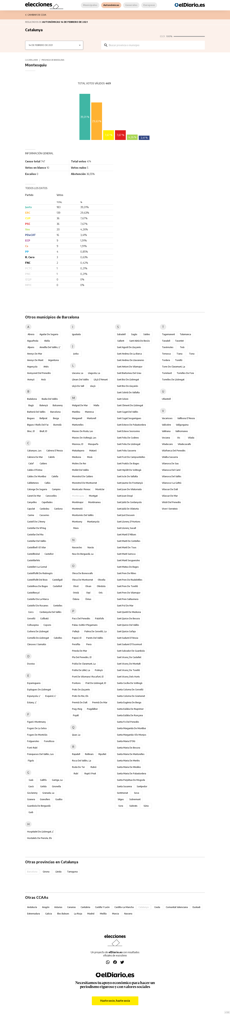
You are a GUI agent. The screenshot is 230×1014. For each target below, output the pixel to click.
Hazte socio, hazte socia (115, 1000)
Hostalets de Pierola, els (39, 838)
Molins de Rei (79, 463)
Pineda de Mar (79, 650)
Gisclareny (32, 793)
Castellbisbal (33, 554)
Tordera (166, 360)
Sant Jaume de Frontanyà (130, 483)
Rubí (76, 773)
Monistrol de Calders (82, 476)
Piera (88, 644)
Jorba (76, 353)
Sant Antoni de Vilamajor (129, 366)
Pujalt (76, 715)
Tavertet (179, 340)
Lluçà (92, 386)
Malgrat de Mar (80, 405)
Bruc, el (31, 431)
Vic (178, 437)
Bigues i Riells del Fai (38, 424)
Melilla (103, 913)
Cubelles (58, 638)
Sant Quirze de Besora (128, 618)
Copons (47, 625)
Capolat (31, 508)
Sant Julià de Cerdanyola (129, 502)
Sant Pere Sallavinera (127, 599)
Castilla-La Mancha (124, 907)
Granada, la (48, 793)
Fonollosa (49, 741)
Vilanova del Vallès (171, 476)
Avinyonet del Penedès (39, 373)
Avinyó (30, 379)
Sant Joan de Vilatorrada (129, 489)
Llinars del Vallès (80, 379)
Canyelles (32, 502)
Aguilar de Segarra (49, 334)
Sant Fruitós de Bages (128, 463)
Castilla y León (102, 907)
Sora (120, 805)
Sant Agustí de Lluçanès (129, 347)
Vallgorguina (182, 424)
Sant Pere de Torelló (127, 586)
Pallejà (75, 631)
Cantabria (85, 907)
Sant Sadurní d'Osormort (129, 644)
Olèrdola (101, 586)
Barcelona (55, 411)
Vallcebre (166, 424)
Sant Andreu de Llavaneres (130, 360)
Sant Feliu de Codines (128, 437)
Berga (56, 418)
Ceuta (157, 907)
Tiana (179, 353)
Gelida (43, 786)
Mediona (76, 457)
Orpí (88, 592)
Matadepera (78, 450)
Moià (89, 457)
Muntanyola (93, 521)
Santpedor (142, 786)
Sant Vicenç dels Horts (128, 676)
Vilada (191, 437)
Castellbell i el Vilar (36, 547)
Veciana (166, 437)
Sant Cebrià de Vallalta (128, 392)
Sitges (121, 799)
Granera (31, 799)
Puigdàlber (92, 709)
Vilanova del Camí (171, 470)
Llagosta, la (94, 373)
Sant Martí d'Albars (126, 534)
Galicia (48, 913)
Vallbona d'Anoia (186, 418)
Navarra (128, 913)
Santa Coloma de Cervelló (130, 689)
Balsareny (58, 405)
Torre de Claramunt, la (173, 366)
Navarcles (77, 547)
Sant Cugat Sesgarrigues (129, 418)
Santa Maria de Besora (128, 747)
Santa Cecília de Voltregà (129, 683)
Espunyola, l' (33, 696)
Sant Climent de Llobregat (130, 405)
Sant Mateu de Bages (128, 566)
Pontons (76, 683)
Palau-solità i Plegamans (85, 625)
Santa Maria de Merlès (128, 760)
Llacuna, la (77, 373)
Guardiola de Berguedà (38, 805)
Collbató (44, 618)
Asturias (58, 907)
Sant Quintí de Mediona (129, 612)
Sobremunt (135, 799)
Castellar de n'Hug (36, 528)
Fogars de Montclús (37, 734)
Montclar (99, 489)
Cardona (58, 508)
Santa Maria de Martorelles (130, 754)
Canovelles (51, 495)
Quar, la (76, 734)
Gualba (58, 799)
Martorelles (78, 424)
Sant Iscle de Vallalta (127, 476)
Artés (46, 366)
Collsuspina (33, 625)
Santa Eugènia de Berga (129, 702)
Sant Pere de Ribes (126, 573)
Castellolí (57, 586)
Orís (101, 592)
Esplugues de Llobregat (39, 689)
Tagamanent (168, 334)
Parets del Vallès (94, 638)
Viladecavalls (184, 444)
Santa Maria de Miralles (129, 767)
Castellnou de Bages (37, 586)
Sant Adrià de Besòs (139, 340)
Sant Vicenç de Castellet (129, 657)
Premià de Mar (99, 702)
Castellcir (49, 554)
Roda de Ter (78, 767)
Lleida (58, 871)
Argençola (32, 366)
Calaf (31, 463)
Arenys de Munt (35, 360)
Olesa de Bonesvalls (82, 573)
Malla (96, 405)
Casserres (44, 515)
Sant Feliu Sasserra (126, 450)
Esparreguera (33, 683)
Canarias (71, 907)
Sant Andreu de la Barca (129, 353)
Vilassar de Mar (170, 495)
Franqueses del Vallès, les (40, 754)
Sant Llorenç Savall (126, 528)
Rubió (93, 767)
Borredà (57, 424)
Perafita (76, 644)
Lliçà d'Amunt (101, 379)
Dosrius (31, 663)
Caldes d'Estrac (35, 470)
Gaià (31, 780)
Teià (182, 347)
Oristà (76, 592)
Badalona (32, 399)
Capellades (47, 502)
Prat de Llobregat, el (96, 683)
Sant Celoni (122, 399)
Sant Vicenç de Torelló (128, 670)
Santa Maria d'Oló (126, 741)
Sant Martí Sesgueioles (128, 560)
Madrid (90, 913)
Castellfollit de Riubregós (40, 573)
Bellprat (43, 418)
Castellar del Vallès (36, 541)
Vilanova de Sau (170, 463)
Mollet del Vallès (80, 470)
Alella (47, 340)
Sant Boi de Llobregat (128, 379)
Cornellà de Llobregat (38, 638)
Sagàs (134, 334)
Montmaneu (94, 502)
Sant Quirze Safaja (126, 631)
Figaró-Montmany (36, 721)
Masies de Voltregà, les (84, 437)
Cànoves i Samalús (36, 644)
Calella (55, 476)
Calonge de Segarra (37, 489)
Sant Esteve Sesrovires (128, 431)
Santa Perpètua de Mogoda (131, 780)
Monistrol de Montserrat (84, 483)
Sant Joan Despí (125, 495)
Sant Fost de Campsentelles (131, 457)
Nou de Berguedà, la (82, 554)
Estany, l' (32, 702)
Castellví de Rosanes (37, 605)
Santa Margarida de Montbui (131, 728)
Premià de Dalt (79, 702)
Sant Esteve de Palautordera (131, 424)
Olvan (88, 586)
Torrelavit (167, 373)
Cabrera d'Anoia (54, 450)
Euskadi (196, 907)
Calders (43, 463)
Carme (31, 515)
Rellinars (89, 754)
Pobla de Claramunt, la (84, 663)
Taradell (166, 340)
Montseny (77, 521)
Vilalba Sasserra (170, 457)
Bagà (31, 405)
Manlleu (76, 411)
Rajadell (76, 754)
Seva (136, 793)
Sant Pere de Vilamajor (128, 592)
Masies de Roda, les (82, 431)
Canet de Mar (34, 495)
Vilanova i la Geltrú (171, 483)
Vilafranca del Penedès (173, 450)
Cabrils (51, 457)
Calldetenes (33, 483)
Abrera (31, 334)
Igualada (76, 334)
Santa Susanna (124, 786)
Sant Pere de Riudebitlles (129, 579)
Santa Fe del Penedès (128, 721)
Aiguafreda (32, 340)
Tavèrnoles (167, 347)
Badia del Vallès (50, 399)
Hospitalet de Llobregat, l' (40, 831)
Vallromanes (181, 431)
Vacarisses (167, 418)
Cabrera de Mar (35, 457)
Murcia (115, 913)
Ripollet (102, 754)
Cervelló (31, 618)
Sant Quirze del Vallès (128, 625)
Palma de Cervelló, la (95, 631)
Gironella (56, 786)
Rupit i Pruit (90, 773)
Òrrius (88, 599)
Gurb (31, 812)
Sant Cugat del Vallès (127, 411)
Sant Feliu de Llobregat (128, 444)
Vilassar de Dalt (170, 489)
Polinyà (99, 670)
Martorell (91, 418)
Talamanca (185, 334)
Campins (56, 489)
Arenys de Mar (34, 353)
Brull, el (43, 431)
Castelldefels (33, 560)
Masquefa (93, 444)
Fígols (31, 760)
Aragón (45, 907)
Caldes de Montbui (36, 476)
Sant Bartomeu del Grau (129, 373)
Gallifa (43, 780)
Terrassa (166, 353)
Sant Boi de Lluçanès (127, 386)
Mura (76, 528)
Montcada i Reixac (81, 489)
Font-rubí (32, 747)
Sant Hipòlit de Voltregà (129, 470)
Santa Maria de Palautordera (131, 773)
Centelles (57, 605)
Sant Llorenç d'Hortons (128, 521)
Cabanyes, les (34, 450)
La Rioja (78, 913)
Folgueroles (33, 741)
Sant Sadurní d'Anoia (127, 638)
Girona (46, 871)
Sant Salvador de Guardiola (131, 650)
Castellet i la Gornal (37, 566)
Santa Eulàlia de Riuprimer (130, 709)
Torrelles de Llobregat (173, 379)
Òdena (76, 599)
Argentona (53, 360)
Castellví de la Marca (38, 599)
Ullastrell (166, 399)
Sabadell (121, 334)
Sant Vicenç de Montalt (129, 663)
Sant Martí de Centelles (128, 541)
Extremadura (33, 913)
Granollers (45, 799)
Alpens (30, 347)
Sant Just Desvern (126, 515)
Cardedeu (44, 508)
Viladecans (167, 444)
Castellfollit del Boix (37, 579)
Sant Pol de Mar (125, 605)
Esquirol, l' (50, 696)
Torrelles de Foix (185, 373)
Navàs (91, 547)
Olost (76, 586)
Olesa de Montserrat (82, 579)
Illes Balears (63, 913)
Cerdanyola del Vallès (50, 612)
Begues (31, 418)
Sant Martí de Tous (126, 547)
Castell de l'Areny (36, 521)
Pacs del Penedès (81, 618)
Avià (43, 379)
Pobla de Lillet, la (81, 670)
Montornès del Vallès (83, 515)
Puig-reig (77, 709)
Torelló (178, 360)
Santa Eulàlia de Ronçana (130, 715)
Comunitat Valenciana (177, 907)
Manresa (89, 411)
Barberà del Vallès (36, 411)
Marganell (77, 418)
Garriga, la (57, 780)
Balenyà (44, 405)
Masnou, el (77, 444)
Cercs (31, 612)
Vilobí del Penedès (171, 502)
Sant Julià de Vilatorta (128, 508)
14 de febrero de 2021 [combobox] (41, 45)
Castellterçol (33, 592)
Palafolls (99, 618)
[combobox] (155, 45)
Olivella (101, 579)
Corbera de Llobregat (38, 631)
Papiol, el (76, 638)
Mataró (93, 450)
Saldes (146, 334)
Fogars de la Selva (37, 728)
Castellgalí (57, 579)
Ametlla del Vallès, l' (50, 347)
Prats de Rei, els (80, 696)
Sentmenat (122, 793)
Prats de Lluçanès (81, 689)
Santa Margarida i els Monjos (131, 734)
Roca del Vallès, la (81, 760)
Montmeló (77, 508)
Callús (47, 483)
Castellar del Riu (35, 534)
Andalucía (32, 907)
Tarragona (72, 871)
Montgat (93, 495)
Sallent (120, 340)
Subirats (133, 805)
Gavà (31, 786)
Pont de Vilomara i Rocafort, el (88, 676)
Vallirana (166, 431)
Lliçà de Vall (78, 386)
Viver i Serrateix (170, 508)
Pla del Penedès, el (81, 657)
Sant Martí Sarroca (126, 554)
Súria (146, 805)
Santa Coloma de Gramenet (131, 696)
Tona (191, 353)
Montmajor (77, 502)
